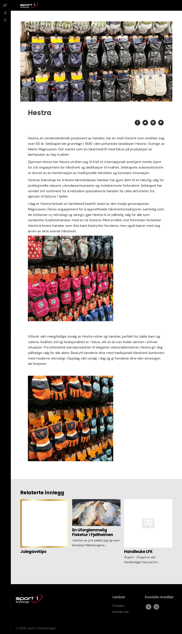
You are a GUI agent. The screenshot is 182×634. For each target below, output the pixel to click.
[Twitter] (145, 122)
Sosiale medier (159, 597)
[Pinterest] (153, 122)
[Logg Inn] (5, 12)
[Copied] (161, 122)
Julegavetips (33, 551)
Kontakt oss (121, 612)
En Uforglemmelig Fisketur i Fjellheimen (92, 532)
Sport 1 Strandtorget (42, 628)
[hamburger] (5, 5)
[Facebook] (137, 122)
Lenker (119, 597)
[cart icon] (5, 20)
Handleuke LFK (138, 551)
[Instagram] (156, 607)
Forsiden (119, 606)
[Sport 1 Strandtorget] (29, 5)
